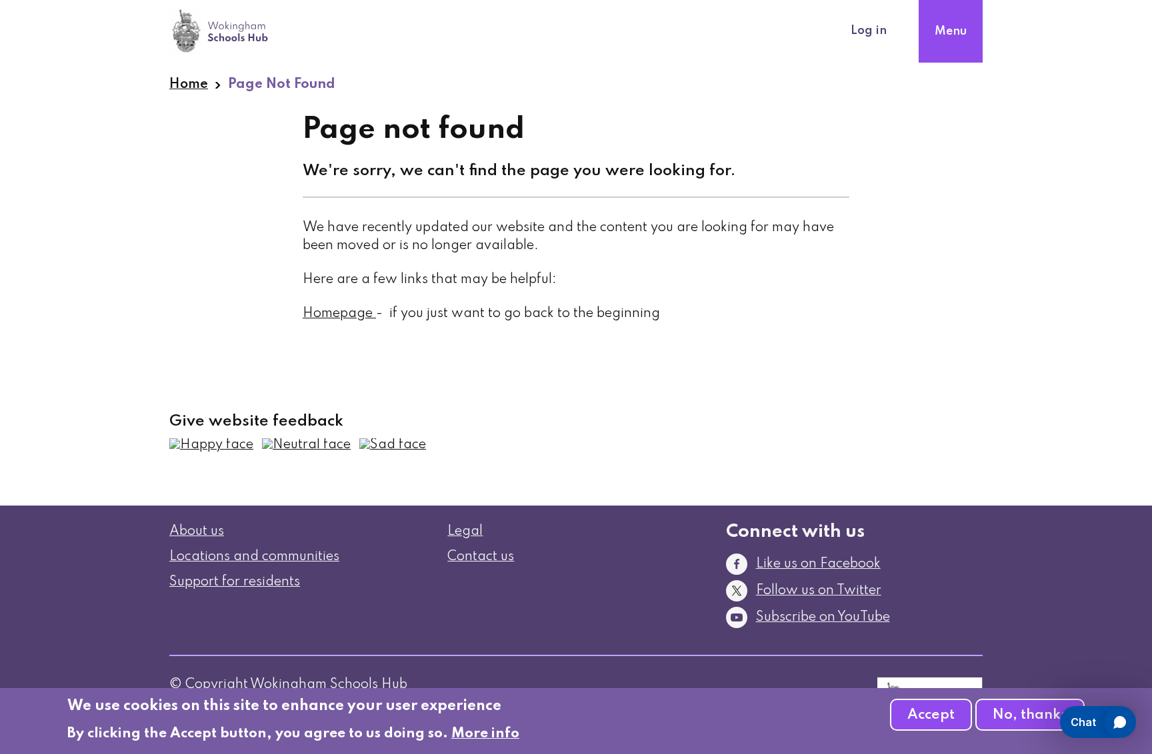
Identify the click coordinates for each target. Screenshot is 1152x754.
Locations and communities (254, 557)
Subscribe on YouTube (823, 617)
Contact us (480, 557)
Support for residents (234, 582)
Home (188, 84)
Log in (869, 31)
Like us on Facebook (818, 564)
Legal (465, 531)
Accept (931, 715)
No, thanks (1030, 715)
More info (485, 734)
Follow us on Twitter (818, 590)
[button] (211, 445)
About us (196, 531)
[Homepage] (374, 313)
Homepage (338, 313)
